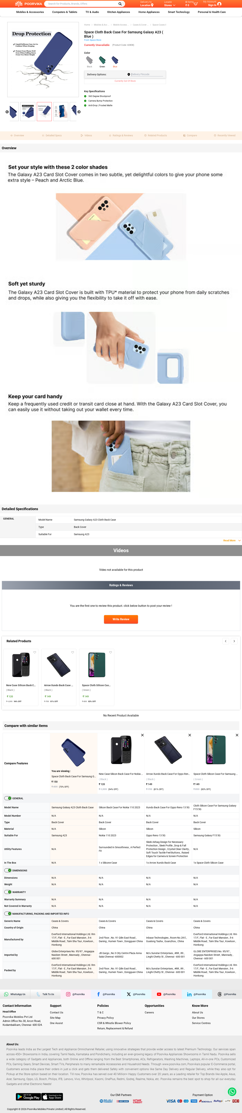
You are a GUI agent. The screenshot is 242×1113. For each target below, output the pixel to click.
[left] (225, 641)
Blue (115, 66)
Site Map (55, 1017)
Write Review (121, 619)
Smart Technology (179, 12)
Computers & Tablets (64, 12)
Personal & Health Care (212, 12)
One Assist (56, 1023)
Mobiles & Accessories (30, 12)
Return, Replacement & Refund (115, 1028)
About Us (197, 1012)
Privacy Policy (105, 1017)
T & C (100, 1012)
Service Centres (201, 1023)
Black (89, 66)
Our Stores (198, 1017)
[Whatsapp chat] (231, 1091)
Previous (7, 112)
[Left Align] (121, 3)
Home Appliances (149, 12)
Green (102, 66)
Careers (149, 1012)
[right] (234, 641)
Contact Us (56, 1012)
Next (79, 112)
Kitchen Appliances (118, 12)
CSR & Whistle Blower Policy (114, 1023)
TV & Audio (92, 12)
